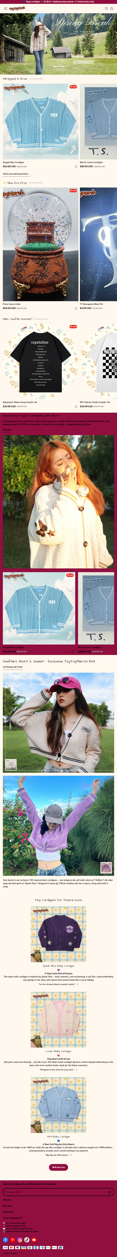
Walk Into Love (58, 1167)
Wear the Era (58, 66)
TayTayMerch (13, 1253)
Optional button (12, 667)
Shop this (7, 430)
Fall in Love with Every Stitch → (16, 174)
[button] (6, 8)
